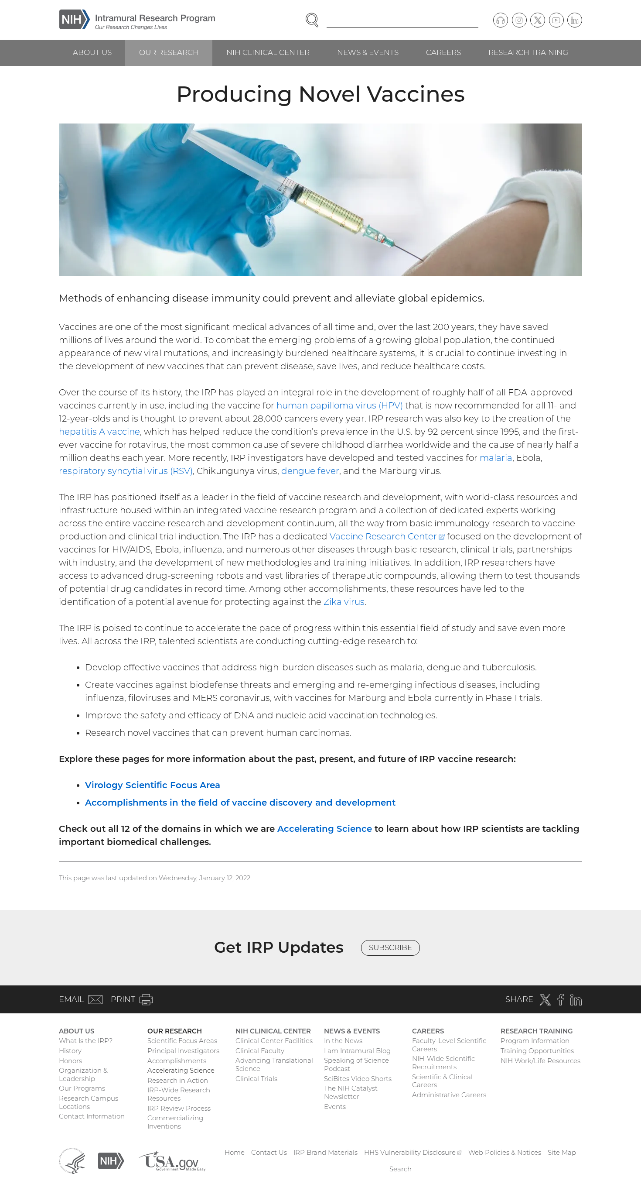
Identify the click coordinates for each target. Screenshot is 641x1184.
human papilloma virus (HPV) (339, 405)
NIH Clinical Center (268, 52)
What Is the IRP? (86, 1040)
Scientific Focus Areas (182, 1040)
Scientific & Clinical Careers (442, 1081)
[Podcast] (500, 20)
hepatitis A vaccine (99, 431)
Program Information (535, 1040)
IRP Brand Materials (325, 1152)
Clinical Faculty (259, 1051)
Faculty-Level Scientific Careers (449, 1044)
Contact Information (92, 1116)
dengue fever (310, 471)
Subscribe (390, 947)
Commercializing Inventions (175, 1122)
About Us (92, 52)
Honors (70, 1061)
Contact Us (269, 1152)
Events (335, 1106)
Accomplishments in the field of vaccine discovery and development (240, 802)
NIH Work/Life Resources (540, 1061)
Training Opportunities (537, 1051)
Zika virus (344, 602)
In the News (343, 1040)
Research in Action (177, 1080)
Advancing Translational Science (274, 1064)
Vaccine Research (387, 536)
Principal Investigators (183, 1051)
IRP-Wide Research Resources (178, 1094)
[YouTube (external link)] (556, 20)
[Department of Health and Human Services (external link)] (72, 1160)
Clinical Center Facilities (274, 1040)
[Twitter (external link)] (537, 20)
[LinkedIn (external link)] (574, 20)
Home (235, 1152)
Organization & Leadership (83, 1074)
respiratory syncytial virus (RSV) (126, 471)
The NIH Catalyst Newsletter (351, 1092)
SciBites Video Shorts (358, 1078)
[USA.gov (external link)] (171, 1160)
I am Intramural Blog (357, 1051)
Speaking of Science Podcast (356, 1064)
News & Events (368, 52)
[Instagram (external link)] (519, 20)
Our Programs (82, 1088)
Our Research (169, 52)
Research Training (528, 52)
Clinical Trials (256, 1078)
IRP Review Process (179, 1108)
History (70, 1051)
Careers (443, 52)
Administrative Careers (449, 1095)
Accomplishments (176, 1061)
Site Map (562, 1152)
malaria (496, 458)
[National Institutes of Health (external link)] (111, 1160)
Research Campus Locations (88, 1102)
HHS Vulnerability (413, 1152)
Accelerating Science (324, 829)
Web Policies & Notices (504, 1152)
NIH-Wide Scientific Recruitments (443, 1062)
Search (400, 1169)
